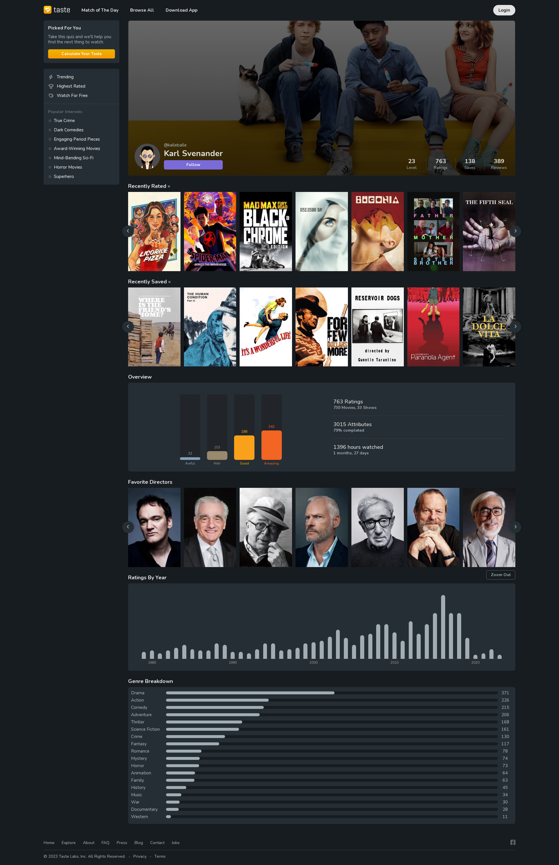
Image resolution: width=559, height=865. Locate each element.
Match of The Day (100, 10)
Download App (181, 10)
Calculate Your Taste (81, 54)
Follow (193, 164)
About (88, 842)
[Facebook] (513, 842)
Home (49, 842)
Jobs (176, 842)
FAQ (105, 842)
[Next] (515, 231)
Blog (139, 842)
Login (504, 10)
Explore (69, 842)
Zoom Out (501, 575)
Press (122, 842)
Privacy (139, 856)
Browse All (142, 10)
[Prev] (128, 231)
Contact (157, 842)
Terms (160, 856)
